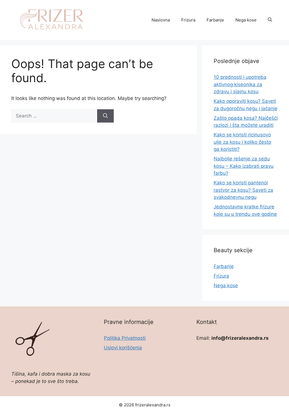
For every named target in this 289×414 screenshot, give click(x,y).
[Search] (105, 116)
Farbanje (215, 20)
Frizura (188, 20)
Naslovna (161, 20)
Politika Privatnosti (125, 338)
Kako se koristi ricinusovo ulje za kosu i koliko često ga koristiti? (242, 142)
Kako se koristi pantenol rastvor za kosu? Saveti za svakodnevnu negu (243, 190)
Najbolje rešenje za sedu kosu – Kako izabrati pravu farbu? (243, 166)
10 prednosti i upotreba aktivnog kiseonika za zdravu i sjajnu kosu (240, 84)
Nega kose (246, 20)
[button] (270, 20)
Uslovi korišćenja (123, 347)
